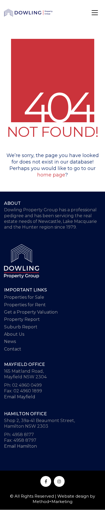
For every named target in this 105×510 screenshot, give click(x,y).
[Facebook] (45, 481)
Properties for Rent (25, 304)
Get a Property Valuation (31, 312)
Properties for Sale (24, 297)
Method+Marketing (52, 501)
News (10, 341)
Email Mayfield (19, 396)
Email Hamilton (20, 446)
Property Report (22, 319)
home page (51, 175)
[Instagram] (59, 481)
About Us (14, 334)
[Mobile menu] (95, 13)
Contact (12, 349)
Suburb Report (20, 326)
